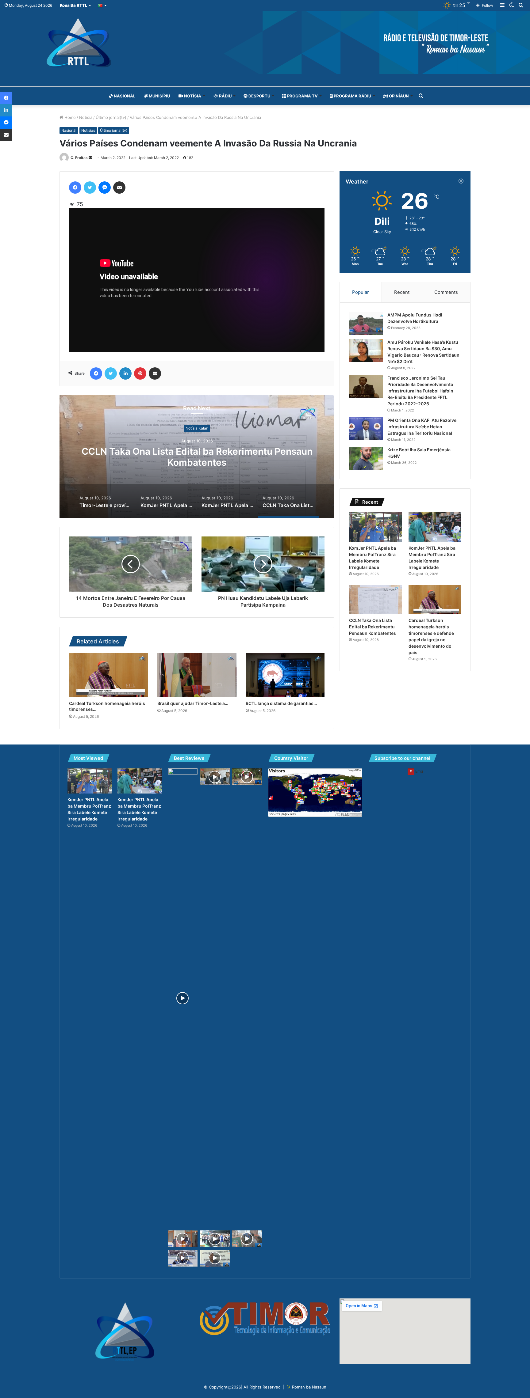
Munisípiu (159, 95)
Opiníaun (398, 95)
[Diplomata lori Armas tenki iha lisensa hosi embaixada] (215, 1258)
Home (69, 117)
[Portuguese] (102, 5)
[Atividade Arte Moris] (247, 1238)
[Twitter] (90, 187)
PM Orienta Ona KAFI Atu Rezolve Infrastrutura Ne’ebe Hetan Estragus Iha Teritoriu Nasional (421, 427)
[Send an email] (90, 157)
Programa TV (302, 95)
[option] (197, 456)
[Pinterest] (140, 373)
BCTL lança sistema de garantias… (281, 703)
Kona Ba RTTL (73, 5)
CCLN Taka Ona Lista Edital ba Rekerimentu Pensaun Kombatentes (372, 627)
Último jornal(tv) (111, 117)
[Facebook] (75, 187)
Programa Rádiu (352, 95)
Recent (401, 292)
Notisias (88, 130)
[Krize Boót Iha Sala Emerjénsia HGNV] (366, 458)
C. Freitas (79, 157)
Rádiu (225, 95)
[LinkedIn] (125, 373)
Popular (360, 292)
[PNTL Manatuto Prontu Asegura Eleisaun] (183, 1238)
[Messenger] (104, 187)
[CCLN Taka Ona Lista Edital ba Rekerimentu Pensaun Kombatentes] (375, 600)
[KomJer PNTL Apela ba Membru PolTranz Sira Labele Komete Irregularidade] (375, 527)
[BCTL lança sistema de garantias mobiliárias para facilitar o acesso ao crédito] (285, 675)
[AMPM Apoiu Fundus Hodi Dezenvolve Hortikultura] (366, 323)
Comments (446, 292)
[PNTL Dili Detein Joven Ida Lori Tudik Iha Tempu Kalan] (183, 1258)
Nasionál (124, 95)
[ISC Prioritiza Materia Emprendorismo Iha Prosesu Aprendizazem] (215, 1238)
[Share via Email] (119, 187)
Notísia (192, 95)
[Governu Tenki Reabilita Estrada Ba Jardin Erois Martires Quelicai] (247, 776)
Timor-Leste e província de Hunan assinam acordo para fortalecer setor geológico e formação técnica (197, 457)
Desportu (259, 95)
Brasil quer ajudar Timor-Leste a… (192, 703)
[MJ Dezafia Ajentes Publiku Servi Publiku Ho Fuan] (215, 776)
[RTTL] (265, 42)
